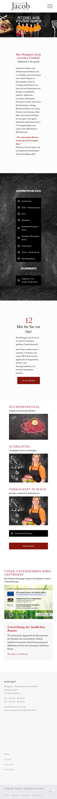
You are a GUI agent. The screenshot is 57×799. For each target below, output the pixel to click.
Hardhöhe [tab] (26, 220)
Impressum (8, 764)
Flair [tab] (23, 214)
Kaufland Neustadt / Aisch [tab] (30, 228)
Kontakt (7, 759)
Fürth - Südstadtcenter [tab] (31, 207)
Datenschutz (9, 769)
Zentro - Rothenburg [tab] (30, 252)
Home (7, 754)
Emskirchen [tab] (27, 201)
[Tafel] (28, 602)
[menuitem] (48, 6)
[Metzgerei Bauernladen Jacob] (23, 6)
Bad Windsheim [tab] (28, 258)
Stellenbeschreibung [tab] (23, 533)
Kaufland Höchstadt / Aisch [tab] (31, 238)
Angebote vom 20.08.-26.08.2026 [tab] (29, 280)
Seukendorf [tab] (26, 246)
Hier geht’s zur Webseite (17, 654)
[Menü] (48, 6)
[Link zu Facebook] (50, 792)
